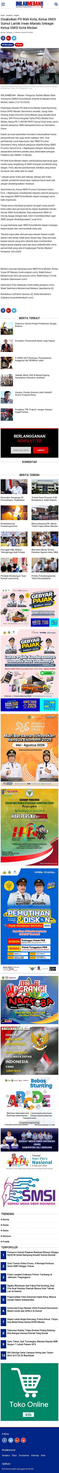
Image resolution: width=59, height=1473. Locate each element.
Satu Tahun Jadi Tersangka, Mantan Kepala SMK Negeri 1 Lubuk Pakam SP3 (32, 1343)
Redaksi (6, 1455)
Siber (14, 1455)
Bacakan (8, 44)
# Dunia (5, 1225)
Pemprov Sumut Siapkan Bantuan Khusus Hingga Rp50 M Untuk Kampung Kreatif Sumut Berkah (32, 1253)
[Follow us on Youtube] (23, 1440)
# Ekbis (5, 1230)
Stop (19, 44)
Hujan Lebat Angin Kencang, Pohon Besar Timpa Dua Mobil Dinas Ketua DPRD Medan (32, 1320)
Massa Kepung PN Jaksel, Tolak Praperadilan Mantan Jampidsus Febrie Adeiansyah (45, 527)
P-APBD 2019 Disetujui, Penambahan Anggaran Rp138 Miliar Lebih (33, 359)
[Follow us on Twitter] (10, 1440)
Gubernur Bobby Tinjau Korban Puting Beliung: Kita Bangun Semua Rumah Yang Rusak (31, 1332)
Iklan (43, 1455)
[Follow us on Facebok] (4, 1440)
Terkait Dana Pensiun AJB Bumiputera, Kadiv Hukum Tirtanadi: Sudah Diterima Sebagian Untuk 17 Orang (44, 501)
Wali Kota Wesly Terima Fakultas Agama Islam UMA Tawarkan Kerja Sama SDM (45, 552)
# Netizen (6, 1236)
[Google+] (8, 38)
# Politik (5, 1241)
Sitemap (35, 1455)
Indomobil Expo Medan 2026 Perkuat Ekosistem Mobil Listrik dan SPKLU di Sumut (32, 1309)
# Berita (5, 1219)
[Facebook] (3, 38)
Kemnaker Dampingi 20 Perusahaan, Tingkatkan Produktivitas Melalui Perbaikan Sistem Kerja (13, 501)
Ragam (16, 15)
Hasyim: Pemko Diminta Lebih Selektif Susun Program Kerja (33, 393)
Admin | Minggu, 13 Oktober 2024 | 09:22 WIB (17, 32)
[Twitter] (14, 38)
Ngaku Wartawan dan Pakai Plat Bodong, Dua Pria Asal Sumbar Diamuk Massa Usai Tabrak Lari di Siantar (30, 1288)
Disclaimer (24, 1455)
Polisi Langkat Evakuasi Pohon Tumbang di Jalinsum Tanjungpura (29, 1276)
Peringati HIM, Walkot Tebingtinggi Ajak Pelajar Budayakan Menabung (13, 552)
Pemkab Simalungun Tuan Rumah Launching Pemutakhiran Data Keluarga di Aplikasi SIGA (13, 580)
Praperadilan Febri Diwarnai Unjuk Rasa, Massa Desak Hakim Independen (31, 1298)
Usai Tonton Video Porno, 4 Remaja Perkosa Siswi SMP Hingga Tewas (30, 1265)
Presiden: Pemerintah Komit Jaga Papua (35, 341)
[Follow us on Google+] (17, 1440)
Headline (9, 15)
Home (3, 15)
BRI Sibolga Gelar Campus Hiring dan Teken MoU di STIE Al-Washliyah (30, 1354)
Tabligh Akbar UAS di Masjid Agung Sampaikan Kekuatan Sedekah (32, 376)
